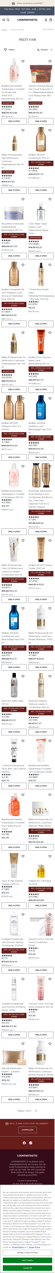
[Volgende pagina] (36, 1110)
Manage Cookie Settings (27, 1253)
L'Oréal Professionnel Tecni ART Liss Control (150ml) (14, 768)
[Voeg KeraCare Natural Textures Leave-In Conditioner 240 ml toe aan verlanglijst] (50, 676)
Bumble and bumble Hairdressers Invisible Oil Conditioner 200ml (40, 768)
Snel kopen (14, 121)
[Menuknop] (3, 19)
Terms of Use (34, 1247)
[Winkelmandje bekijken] (51, 19)
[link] (46, 19)
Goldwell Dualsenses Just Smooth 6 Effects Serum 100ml (14, 1006)
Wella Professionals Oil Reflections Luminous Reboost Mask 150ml (40, 822)
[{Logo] (27, 19)
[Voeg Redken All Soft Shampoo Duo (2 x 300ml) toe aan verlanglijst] (23, 398)
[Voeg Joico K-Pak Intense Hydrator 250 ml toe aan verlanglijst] (23, 856)
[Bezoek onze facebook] (24, 1143)
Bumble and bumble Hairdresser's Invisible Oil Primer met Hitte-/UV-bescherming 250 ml (13, 92)
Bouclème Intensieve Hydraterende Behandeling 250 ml (13, 226)
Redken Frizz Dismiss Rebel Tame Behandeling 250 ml (40, 360)
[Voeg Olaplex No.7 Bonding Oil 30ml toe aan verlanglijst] (50, 856)
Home (4, 30)
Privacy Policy (18, 1247)
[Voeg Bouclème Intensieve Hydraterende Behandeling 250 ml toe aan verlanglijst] (23, 199)
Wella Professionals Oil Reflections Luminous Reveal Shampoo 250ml (41, 1071)
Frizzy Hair (27, 39)
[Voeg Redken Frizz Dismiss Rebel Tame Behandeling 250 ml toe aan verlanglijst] (50, 332)
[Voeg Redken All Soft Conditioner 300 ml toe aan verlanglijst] (50, 130)
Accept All (27, 1268)
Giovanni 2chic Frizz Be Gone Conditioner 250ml (41, 942)
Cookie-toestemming (27, 1181)
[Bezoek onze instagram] (31, 1143)
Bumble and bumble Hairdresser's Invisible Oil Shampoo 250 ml (13, 494)
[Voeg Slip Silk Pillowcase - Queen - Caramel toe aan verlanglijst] (23, 1044)
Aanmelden (28, 1130)
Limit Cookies (27, 1260)
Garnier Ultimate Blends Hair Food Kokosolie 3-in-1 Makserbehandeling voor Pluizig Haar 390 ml (41, 92)
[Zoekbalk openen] (8, 19)
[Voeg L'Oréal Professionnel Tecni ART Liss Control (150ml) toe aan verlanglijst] (23, 741)
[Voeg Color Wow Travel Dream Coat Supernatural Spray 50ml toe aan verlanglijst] (50, 199)
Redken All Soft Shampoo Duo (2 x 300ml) (11, 426)
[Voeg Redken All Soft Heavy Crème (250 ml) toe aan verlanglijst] (50, 540)
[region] (27, 1229)
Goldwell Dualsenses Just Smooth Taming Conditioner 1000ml (12, 942)
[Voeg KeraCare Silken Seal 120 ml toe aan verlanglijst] (23, 676)
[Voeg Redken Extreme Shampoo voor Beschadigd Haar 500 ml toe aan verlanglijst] (50, 398)
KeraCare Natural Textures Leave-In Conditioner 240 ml (39, 704)
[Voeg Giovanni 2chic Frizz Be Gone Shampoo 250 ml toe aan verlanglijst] (50, 979)
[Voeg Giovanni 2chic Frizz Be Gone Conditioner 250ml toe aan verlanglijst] (50, 914)
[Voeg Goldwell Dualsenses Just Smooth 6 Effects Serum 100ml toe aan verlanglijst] (23, 979)
